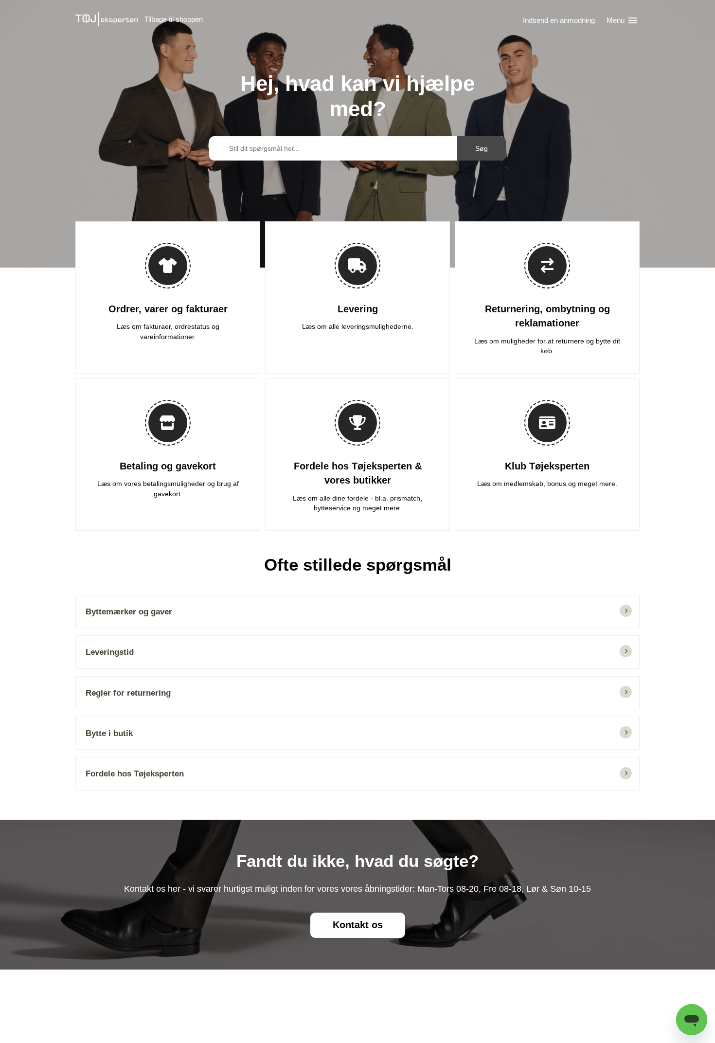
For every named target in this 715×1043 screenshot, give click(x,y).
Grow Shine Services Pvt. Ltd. (337, 1023)
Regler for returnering (128, 692)
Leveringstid (110, 651)
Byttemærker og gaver (129, 611)
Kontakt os (358, 924)
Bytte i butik (109, 733)
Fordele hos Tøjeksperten (135, 773)
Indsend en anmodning (559, 20)
